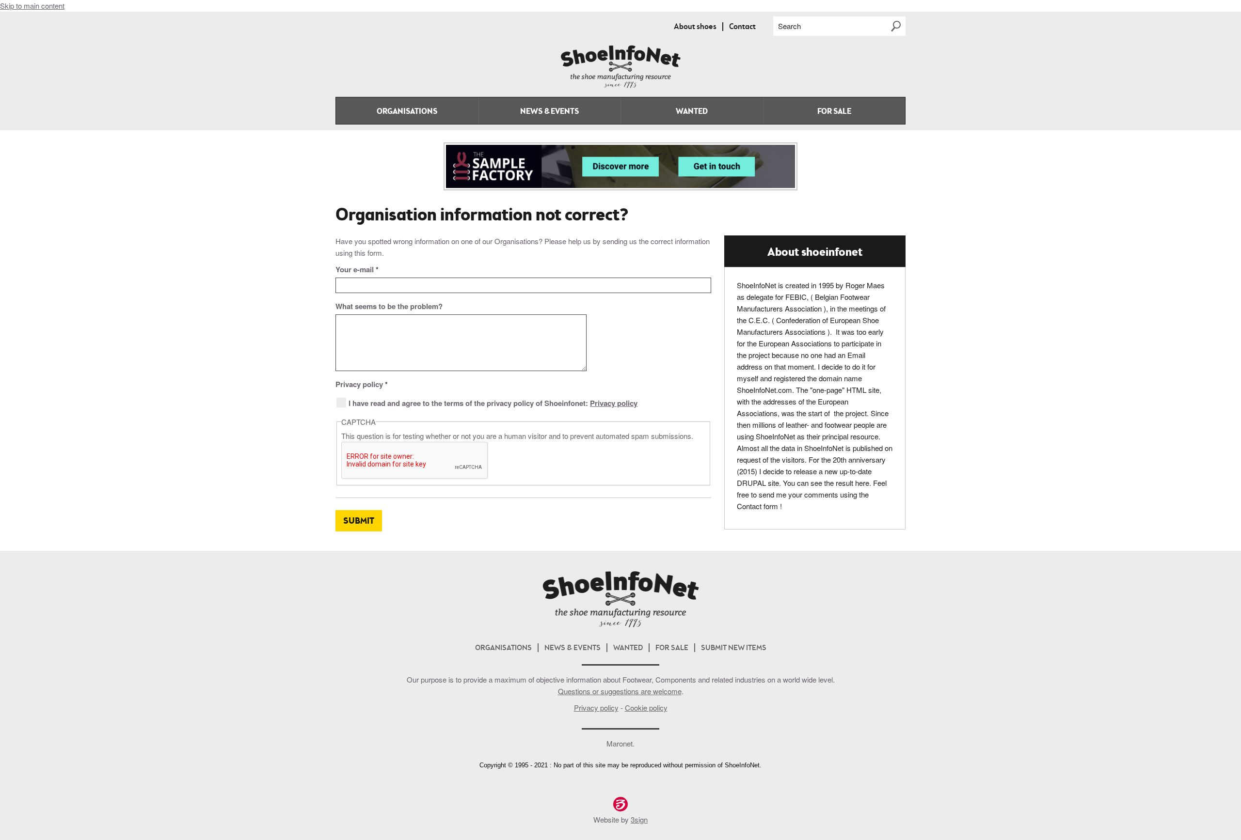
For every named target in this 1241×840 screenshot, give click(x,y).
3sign (639, 819)
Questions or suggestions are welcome (620, 691)
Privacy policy (361, 384)
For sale (834, 112)
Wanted (692, 112)
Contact (742, 27)
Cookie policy (646, 707)
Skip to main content (32, 5)
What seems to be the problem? (389, 306)
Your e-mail (357, 269)
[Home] (620, 86)
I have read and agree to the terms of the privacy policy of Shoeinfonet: (493, 403)
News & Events (549, 112)
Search (789, 26)
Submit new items (733, 648)
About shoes (695, 27)
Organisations (407, 112)
